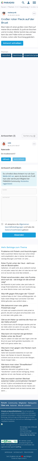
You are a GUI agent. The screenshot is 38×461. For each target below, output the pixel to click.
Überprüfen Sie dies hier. (27, 435)
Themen (11, 7)
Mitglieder (23, 403)
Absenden (19, 235)
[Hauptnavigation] (34, 2)
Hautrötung (24, 7)
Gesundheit (6, 55)
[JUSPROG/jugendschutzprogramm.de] (9, 441)
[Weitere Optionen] (34, 13)
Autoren (13, 405)
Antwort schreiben (12, 43)
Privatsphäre (28, 452)
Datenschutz (18, 452)
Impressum (8, 452)
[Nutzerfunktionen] (28, 2)
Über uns (5, 405)
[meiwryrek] (4, 13)
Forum (3, 7)
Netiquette (32, 403)
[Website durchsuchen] (23, 2)
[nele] (4, 144)
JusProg (18, 447)
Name (5, 190)
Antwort (6, 197)
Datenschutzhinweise (13, 230)
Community (12, 403)
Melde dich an (8, 176)
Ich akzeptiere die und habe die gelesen (19, 227)
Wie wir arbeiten (24, 405)
